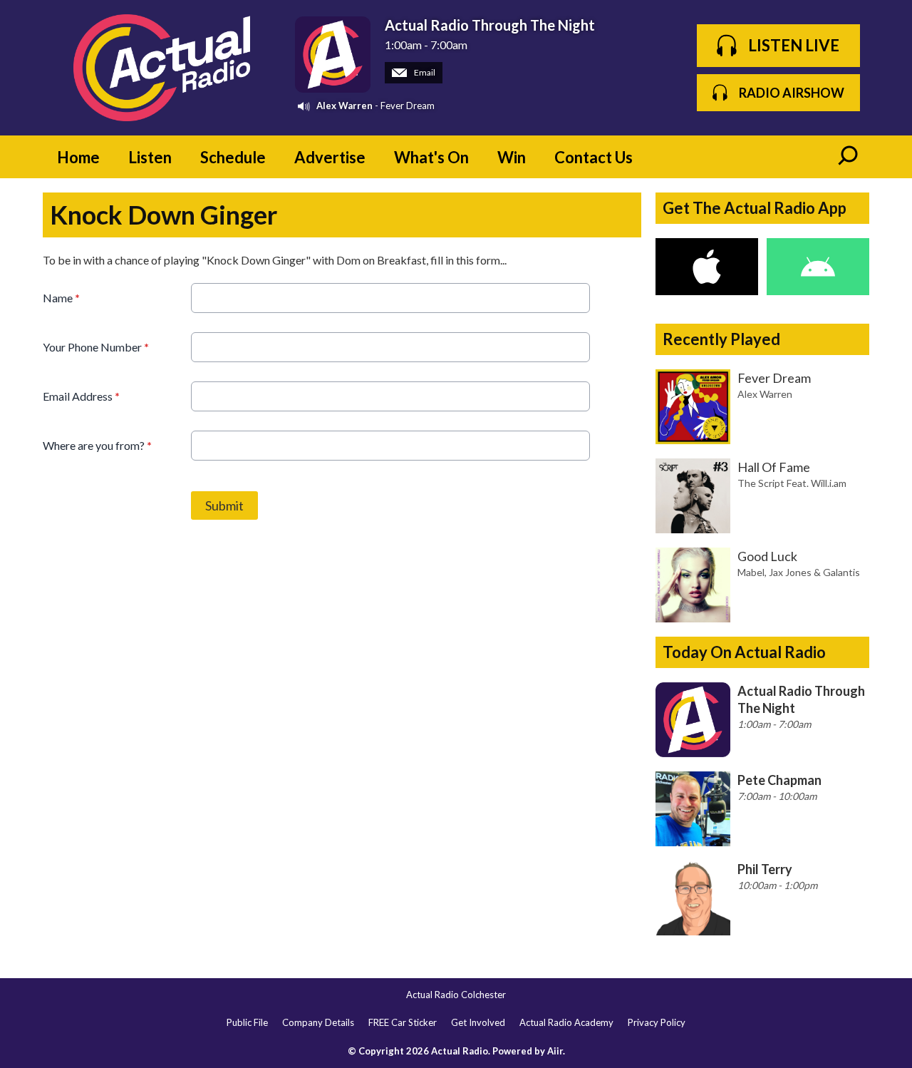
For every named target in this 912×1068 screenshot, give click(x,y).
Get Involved (478, 1022)
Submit (224, 505)
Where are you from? (97, 445)
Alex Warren (344, 105)
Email (424, 72)
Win (511, 157)
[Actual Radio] (162, 67)
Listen (150, 157)
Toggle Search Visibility (847, 156)
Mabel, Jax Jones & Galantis (798, 572)
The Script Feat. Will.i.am (791, 483)
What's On (431, 157)
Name (61, 297)
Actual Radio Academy (566, 1022)
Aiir (555, 1051)
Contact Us (593, 157)
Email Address (81, 396)
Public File (247, 1022)
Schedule (233, 157)
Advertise (330, 157)
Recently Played (721, 339)
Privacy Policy (656, 1022)
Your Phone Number (96, 347)
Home (78, 157)
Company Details (318, 1022)
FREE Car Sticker (402, 1022)
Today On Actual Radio (744, 652)
